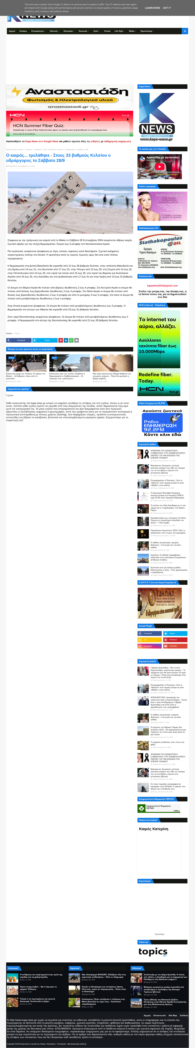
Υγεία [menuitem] (95, 31)
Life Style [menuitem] (119, 31)
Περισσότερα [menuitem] (146, 31)
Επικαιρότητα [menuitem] (37, 31)
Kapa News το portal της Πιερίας (33, 1044)
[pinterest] (175, 639)
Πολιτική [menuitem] (53, 31)
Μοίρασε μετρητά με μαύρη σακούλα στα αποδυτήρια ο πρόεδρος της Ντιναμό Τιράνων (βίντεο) (164, 989)
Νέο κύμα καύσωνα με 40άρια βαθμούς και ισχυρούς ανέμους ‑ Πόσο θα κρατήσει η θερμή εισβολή (112, 376)
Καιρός (21, 150)
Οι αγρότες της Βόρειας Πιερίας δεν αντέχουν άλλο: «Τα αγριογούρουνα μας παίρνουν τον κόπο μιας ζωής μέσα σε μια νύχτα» (168, 731)
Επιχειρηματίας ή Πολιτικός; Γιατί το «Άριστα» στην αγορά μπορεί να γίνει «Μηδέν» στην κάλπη (167, 482)
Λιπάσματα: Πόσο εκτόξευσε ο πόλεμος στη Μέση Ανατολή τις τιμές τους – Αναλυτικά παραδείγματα (103, 1001)
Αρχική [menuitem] (12, 31)
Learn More (152, 7)
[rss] (149, 639)
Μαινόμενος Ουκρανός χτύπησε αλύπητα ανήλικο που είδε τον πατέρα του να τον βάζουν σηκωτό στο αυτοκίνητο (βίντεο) (168, 469)
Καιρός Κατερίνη (153, 829)
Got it (167, 7)
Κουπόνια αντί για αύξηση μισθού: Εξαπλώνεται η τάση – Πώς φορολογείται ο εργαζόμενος (169, 570)
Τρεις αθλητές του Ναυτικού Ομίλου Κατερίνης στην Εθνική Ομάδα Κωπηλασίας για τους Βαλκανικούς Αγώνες (165, 1002)
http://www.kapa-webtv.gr (76, 1044)
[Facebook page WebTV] (175, 652)
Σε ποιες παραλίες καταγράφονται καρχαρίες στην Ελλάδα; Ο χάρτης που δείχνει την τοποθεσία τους (168, 786)
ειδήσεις (95, 141)
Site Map (173, 1015)
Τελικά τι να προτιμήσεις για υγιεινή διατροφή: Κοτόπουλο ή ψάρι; (37, 1000)
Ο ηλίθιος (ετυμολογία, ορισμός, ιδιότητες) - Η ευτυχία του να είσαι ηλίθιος (166, 545)
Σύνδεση (184, 1015)
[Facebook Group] (149, 652)
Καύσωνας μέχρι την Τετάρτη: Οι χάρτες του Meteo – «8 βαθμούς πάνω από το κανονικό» (25, 376)
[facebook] (149, 633)
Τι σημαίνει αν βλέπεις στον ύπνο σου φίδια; (167, 743)
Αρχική (147, 1015)
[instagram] (149, 646)
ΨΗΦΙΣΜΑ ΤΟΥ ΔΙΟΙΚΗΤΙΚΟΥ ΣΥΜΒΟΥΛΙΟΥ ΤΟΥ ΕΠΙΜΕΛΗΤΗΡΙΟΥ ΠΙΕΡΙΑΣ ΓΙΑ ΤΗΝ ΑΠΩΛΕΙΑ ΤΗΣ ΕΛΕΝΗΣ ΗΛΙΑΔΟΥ (168, 454)
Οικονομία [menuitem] (68, 31)
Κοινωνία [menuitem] (83, 31)
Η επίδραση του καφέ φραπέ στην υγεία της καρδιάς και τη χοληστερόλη (41, 975)
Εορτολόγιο (159, 934)
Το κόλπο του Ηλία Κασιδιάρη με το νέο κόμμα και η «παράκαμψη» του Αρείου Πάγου (168, 507)
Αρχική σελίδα (11, 150)
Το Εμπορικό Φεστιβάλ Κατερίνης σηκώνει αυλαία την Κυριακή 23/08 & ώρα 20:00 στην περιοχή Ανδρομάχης (167, 495)
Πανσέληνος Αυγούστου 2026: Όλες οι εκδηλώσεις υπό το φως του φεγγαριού (168, 531)
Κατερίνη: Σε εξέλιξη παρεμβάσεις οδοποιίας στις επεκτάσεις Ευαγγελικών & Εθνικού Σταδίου (168, 557)
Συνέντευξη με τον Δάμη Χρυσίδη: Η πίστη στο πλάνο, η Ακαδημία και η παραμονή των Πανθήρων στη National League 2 (165, 977)
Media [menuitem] (131, 31)
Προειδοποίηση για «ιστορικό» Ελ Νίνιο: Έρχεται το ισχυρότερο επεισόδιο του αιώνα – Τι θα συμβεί (168, 520)
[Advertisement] (97, 56)
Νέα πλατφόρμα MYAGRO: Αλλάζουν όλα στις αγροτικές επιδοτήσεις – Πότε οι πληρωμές (104, 975)
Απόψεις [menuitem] (23, 31)
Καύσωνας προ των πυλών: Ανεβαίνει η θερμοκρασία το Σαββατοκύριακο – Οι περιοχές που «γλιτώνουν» (67, 376)
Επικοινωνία (159, 1015)
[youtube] (175, 646)
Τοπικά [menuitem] (107, 31)
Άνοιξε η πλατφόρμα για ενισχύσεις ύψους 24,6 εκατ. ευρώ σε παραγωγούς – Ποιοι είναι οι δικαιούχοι (104, 989)
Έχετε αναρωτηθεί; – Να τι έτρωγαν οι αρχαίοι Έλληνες (38, 988)
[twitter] (175, 633)
